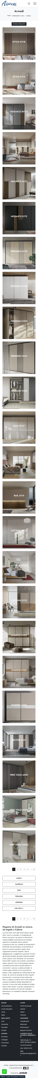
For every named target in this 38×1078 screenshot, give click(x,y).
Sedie (3, 1015)
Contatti (4, 1046)
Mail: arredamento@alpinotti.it (28, 1053)
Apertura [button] (19, 902)
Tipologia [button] (19, 896)
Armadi (28, 16)
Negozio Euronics (26, 1030)
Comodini (4, 1027)
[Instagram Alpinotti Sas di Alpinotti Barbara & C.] (27, 1068)
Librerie (22, 1009)
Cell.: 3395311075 (26, 1048)
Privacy (3, 1076)
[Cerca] (30, 3)
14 (33, 869)
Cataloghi (4, 1040)
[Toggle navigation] (34, 3)
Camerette (4, 1024)
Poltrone (23, 1015)
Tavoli (3, 1012)
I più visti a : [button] (19, 908)
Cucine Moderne (6, 1006)
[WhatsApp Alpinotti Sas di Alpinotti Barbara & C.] (4, 1071)
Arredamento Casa (18, 16)
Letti (2, 1021)
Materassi (23, 1024)
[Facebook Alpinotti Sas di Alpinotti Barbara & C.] (24, 1068)
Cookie (8, 1076)
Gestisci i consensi (18, 1076)
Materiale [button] (19, 884)
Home (9, 15)
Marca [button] (19, 878)
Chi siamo (4, 1037)
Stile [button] (19, 890)
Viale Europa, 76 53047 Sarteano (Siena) (28, 1041)
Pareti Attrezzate (25, 1006)
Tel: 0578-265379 (26, 1045)
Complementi (24, 1021)
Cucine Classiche (6, 1009)
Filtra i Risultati (19, 24)
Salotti (22, 1012)
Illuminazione (24, 1027)
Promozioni (5, 1043)
